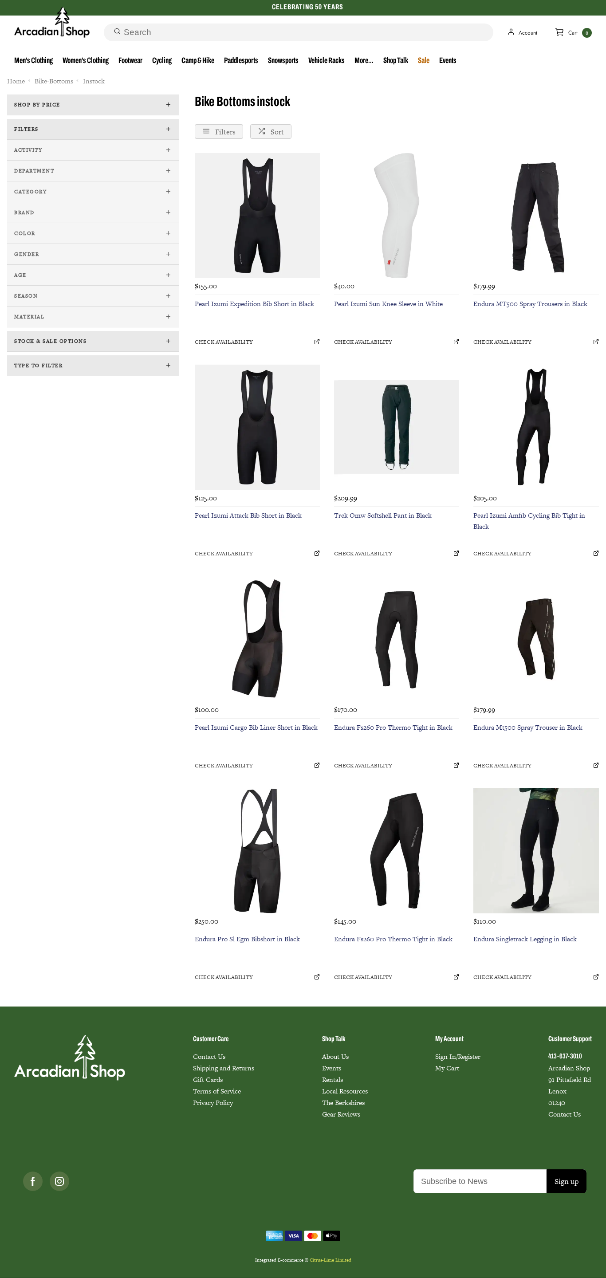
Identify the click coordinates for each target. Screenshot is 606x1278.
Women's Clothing (86, 61)
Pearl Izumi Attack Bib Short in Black (248, 515)
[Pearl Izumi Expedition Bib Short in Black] (257, 215)
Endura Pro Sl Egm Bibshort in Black (247, 939)
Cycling (162, 61)
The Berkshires (343, 1102)
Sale (423, 61)
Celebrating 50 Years (307, 7)
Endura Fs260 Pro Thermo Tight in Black (393, 727)
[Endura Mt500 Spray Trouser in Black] (535, 638)
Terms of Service (217, 1091)
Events (447, 61)
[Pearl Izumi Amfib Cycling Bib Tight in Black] (535, 427)
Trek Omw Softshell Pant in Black (383, 515)
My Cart (447, 1068)
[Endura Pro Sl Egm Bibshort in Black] (257, 850)
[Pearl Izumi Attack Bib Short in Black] (257, 427)
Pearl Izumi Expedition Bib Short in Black (254, 303)
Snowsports (283, 61)
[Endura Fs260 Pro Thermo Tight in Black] (396, 638)
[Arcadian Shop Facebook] (33, 1181)
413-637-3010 (565, 1056)
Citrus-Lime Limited (330, 1260)
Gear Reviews (341, 1114)
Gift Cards (208, 1079)
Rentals (332, 1079)
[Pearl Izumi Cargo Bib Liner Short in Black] (257, 638)
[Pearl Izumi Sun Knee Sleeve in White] (396, 215)
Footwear (130, 61)
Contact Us (209, 1056)
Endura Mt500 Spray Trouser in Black (527, 727)
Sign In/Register (457, 1056)
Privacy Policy (213, 1102)
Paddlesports (241, 61)
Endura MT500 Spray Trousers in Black (530, 303)
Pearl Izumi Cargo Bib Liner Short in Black (256, 727)
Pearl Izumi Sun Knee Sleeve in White (388, 303)
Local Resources (345, 1091)
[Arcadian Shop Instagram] (59, 1181)
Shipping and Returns (223, 1068)
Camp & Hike (197, 61)
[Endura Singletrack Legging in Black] (535, 850)
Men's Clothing (33, 61)
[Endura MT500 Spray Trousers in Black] (535, 215)
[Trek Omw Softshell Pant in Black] (396, 427)
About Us (335, 1056)
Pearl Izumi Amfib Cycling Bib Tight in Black (529, 521)
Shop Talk (395, 61)
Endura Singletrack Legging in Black (525, 939)
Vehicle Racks (326, 61)
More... (364, 61)
